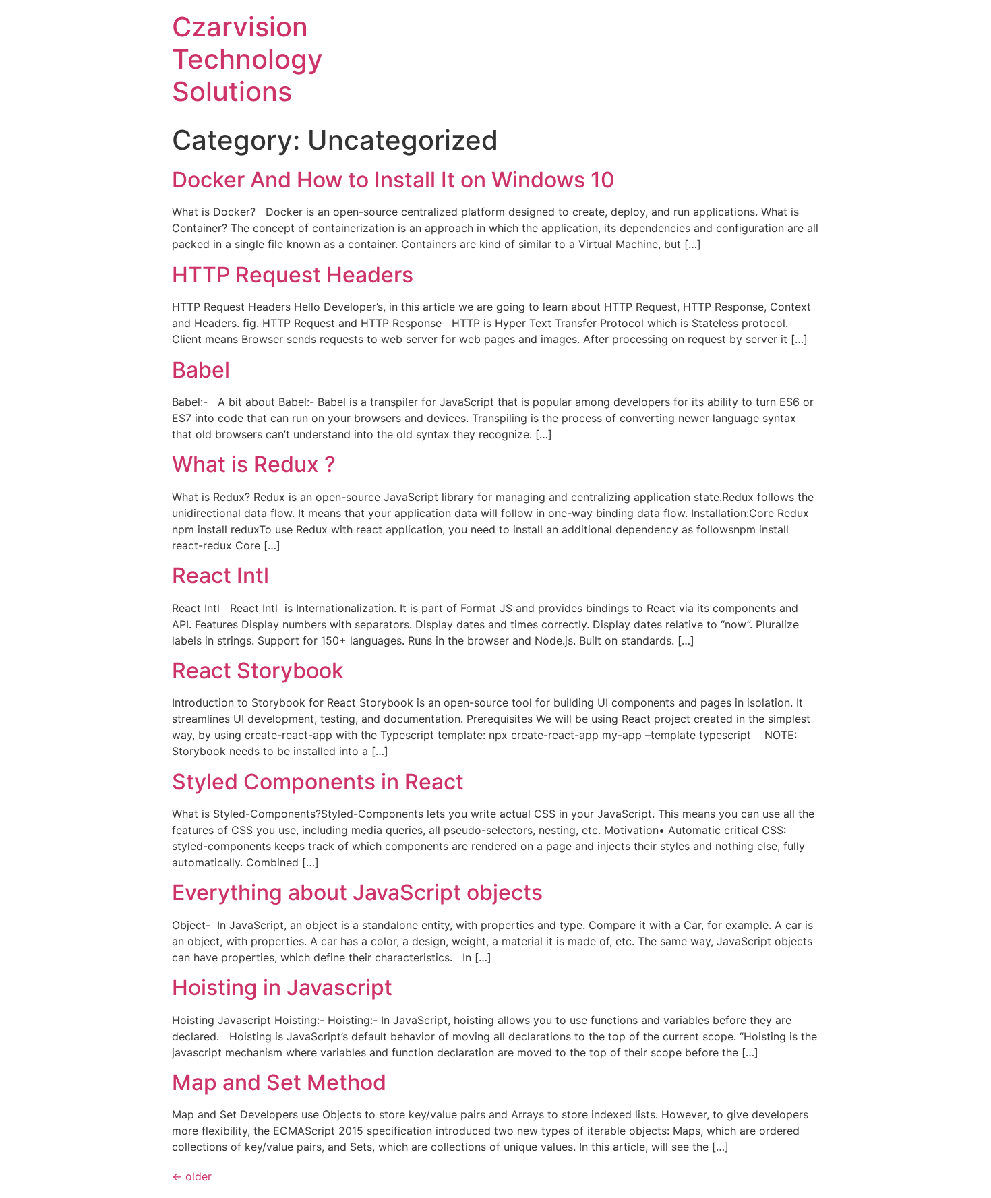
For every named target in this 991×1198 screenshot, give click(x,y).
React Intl (220, 575)
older (192, 1176)
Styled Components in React (318, 782)
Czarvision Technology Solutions (247, 59)
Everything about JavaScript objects (357, 892)
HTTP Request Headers (292, 275)
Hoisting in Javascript (282, 987)
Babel (201, 370)
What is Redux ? (254, 464)
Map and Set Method (279, 1082)
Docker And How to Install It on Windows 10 (393, 180)
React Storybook (258, 670)
